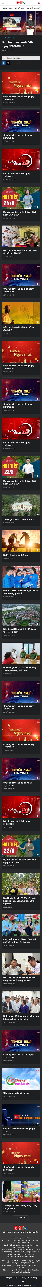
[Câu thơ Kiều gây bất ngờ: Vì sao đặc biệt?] (21, 313)
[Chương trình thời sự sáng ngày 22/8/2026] (21, 730)
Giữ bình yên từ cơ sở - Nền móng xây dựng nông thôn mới (19, 668)
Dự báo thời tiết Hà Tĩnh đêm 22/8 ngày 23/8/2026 (19, 482)
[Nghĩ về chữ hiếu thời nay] (21, 541)
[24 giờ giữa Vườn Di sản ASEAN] (21, 505)
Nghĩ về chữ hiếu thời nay (15, 555)
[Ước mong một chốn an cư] (21, 1079)
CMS (17, 1285)
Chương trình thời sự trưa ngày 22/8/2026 (18, 707)
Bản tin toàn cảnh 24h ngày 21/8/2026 (16, 822)
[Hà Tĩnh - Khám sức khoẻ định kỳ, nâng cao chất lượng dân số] (21, 964)
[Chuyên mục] (3, 2)
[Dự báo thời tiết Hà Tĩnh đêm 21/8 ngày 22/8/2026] (21, 846)
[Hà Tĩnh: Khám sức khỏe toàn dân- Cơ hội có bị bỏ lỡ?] (21, 236)
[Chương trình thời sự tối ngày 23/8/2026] (21, 121)
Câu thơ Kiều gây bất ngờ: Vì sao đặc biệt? (19, 328)
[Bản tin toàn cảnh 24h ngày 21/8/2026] (21, 807)
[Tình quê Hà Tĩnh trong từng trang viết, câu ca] (21, 1191)
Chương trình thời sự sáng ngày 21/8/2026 (18, 1168)
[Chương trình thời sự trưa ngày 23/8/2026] (21, 275)
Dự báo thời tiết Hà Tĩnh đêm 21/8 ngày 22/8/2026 (19, 861)
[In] (17, 63)
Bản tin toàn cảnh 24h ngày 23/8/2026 (16, 175)
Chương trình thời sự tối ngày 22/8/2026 (17, 405)
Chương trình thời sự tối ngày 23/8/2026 (17, 136)
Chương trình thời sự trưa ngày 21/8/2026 (18, 1056)
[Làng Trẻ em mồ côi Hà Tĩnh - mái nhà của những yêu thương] (21, 925)
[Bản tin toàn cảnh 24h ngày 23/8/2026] (21, 159)
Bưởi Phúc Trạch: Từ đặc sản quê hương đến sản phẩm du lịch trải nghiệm (19, 901)
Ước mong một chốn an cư (16, 1093)
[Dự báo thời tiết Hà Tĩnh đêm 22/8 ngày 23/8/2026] (21, 467)
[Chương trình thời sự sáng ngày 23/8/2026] (21, 352)
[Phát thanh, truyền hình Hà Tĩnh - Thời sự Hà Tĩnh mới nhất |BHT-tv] (20, 2)
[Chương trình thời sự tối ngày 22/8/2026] (21, 390)
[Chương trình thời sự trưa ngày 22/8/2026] (21, 692)
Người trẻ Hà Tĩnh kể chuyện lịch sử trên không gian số (20, 592)
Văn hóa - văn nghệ (25, 8)
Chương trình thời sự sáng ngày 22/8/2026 (18, 745)
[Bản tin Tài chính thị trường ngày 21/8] (21, 1115)
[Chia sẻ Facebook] (3, 63)
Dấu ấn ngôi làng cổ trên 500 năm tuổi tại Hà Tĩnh (20, 630)
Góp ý (24, 1278)
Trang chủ (9, 1278)
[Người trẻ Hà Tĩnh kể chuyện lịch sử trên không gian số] (21, 577)
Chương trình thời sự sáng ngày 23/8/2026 (18, 367)
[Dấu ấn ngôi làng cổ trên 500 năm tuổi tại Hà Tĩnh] (21, 615)
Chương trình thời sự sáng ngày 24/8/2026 (18, 98)
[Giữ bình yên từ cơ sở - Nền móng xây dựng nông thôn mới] (21, 653)
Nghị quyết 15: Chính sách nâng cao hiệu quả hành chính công (21, 1017)
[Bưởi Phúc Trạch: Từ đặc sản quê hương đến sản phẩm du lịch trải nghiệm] (21, 884)
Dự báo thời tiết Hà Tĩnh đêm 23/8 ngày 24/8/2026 (19, 213)
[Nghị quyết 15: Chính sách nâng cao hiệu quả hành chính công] (21, 1002)
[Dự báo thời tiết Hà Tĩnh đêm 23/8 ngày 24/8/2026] (21, 198)
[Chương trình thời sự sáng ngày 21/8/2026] (21, 1153)
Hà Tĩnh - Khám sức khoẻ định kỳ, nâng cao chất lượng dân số (19, 979)
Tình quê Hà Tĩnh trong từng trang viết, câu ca (20, 1206)
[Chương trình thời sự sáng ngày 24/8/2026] (21, 83)
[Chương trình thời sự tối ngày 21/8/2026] (21, 769)
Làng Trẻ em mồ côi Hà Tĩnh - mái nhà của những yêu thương (19, 940)
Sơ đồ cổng (32, 1278)
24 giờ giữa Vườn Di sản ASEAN (18, 519)
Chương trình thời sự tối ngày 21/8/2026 (17, 784)
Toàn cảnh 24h (8, 38)
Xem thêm (21, 1218)
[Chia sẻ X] (8, 63)
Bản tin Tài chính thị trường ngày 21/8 (19, 1130)
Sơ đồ (17, 1278)
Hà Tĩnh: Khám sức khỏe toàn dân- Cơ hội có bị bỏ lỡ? (20, 251)
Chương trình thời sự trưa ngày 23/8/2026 (18, 290)
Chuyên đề (13, 8)
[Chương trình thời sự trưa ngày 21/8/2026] (21, 1040)
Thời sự (4, 8)
